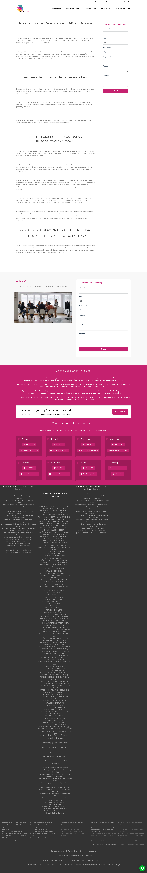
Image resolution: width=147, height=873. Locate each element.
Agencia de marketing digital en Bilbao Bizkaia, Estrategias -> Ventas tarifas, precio (55, 731)
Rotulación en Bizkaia (54, 582)
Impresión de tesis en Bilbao (54, 569)
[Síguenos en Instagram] (17, 2)
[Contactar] (129, 8)
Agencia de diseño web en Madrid (41, 824)
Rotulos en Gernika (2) (54, 709)
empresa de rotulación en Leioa (18, 546)
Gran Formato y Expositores (54, 562)
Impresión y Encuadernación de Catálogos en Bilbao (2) (54, 670)
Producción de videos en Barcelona (70, 837)
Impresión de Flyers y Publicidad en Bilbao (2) (54, 663)
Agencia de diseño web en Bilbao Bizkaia (13, 824)
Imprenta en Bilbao (57, 541)
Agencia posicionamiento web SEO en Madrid (44, 827)
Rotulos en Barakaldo (54, 584)
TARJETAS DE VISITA (54, 554)
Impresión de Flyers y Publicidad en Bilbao (54, 548)
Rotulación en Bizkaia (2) (54, 692)
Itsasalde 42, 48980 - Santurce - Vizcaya (105, 865)
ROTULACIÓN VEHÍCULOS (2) (54, 722)
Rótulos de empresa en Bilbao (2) (54, 673)
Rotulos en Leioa (54, 595)
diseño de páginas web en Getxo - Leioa (55, 752)
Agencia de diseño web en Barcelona (70, 824)
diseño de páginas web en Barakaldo (55, 747)
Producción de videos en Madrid (40, 837)
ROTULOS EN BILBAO (54, 610)
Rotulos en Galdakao (54, 597)
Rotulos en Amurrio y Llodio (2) (54, 712)
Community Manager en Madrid (40, 829)
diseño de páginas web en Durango (55, 756)
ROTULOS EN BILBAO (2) (54, 720)
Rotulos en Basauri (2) (54, 703)
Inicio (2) (43, 655)
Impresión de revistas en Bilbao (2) (54, 690)
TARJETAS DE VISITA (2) (54, 666)
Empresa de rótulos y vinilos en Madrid (42, 822)
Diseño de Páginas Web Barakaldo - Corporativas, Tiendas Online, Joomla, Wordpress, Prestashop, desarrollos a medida (54, 509)
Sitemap (54, 851)
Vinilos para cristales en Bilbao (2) (54, 683)
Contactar (122, 412)
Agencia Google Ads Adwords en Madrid (42, 831)
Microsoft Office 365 (50, 860)
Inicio (44, 541)
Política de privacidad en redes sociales (82, 851)
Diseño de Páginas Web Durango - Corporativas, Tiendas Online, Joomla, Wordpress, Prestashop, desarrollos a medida (54, 527)
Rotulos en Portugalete (54, 591)
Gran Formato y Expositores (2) (54, 675)
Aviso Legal (62, 851)
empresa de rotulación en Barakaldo (18, 539)
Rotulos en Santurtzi (54, 608)
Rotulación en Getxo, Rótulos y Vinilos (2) (54, 698)
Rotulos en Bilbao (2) (54, 716)
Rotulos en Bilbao (54, 606)
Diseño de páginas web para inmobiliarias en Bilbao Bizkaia (54, 616)
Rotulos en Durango (54, 604)
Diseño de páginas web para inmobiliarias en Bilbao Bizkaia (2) (54, 726)
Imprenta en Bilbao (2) (58, 655)
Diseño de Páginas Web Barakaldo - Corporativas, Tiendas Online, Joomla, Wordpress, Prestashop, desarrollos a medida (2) (54, 622)
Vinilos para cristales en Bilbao (54, 573)
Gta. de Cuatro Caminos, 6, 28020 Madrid (41, 865)
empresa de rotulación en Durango (18, 552)
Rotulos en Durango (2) (54, 714)
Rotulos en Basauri (54, 593)
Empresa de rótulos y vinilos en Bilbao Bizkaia (14, 822)
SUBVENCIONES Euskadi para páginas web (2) (54, 678)
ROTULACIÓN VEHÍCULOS (54, 612)
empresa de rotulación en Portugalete (18, 537)
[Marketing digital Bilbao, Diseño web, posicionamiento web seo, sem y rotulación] (23, 9)
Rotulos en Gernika (54, 599)
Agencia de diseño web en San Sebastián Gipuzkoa (104, 827)
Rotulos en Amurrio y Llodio (54, 601)
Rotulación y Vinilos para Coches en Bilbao (54, 577)
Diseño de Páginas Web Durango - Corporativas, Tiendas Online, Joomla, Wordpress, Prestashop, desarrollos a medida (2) (54, 641)
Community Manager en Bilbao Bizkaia (12, 831)
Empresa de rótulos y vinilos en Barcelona (72, 822)
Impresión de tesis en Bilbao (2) (54, 681)
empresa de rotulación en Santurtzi (18, 535)
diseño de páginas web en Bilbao (55, 743)
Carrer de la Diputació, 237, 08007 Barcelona (74, 865)
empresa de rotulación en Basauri (18, 543)
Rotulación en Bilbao (54, 552)
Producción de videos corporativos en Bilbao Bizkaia (15, 840)
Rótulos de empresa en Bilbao (54, 560)
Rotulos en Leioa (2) (54, 705)
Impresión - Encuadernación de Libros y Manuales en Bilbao (54, 544)
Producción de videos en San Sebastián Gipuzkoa (103, 844)
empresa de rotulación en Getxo (18, 541)
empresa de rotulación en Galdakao (18, 548)
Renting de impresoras (67, 860)
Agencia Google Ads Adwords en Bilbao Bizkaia (14, 833)
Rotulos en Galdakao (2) (54, 707)
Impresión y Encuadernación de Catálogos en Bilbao (54, 557)
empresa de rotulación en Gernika (18, 550)
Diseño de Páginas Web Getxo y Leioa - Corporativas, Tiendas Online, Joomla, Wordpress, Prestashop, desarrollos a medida (54, 535)
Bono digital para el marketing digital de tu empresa (73, 856)
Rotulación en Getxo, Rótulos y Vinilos (54, 587)
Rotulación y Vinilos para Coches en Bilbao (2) (54, 687)
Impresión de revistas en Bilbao (54, 580)
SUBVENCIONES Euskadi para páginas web (54, 566)
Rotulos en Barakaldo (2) (54, 694)
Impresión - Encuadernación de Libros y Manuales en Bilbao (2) (54, 659)
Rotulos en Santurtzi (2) (54, 718)
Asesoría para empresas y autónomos (90, 860)
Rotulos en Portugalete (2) (54, 701)
